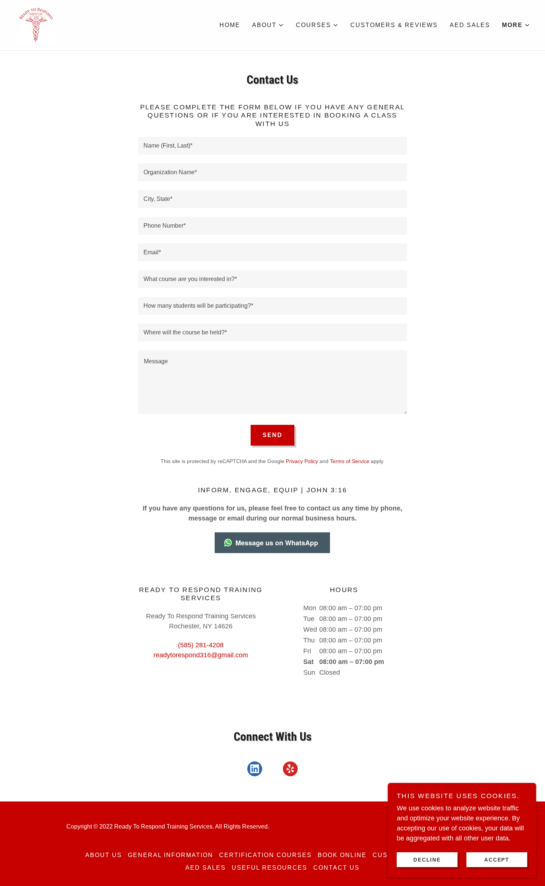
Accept (496, 859)
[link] (36, 25)
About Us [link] (103, 855)
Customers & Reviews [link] (394, 25)
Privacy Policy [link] (302, 461)
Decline (426, 859)
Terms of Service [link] (349, 461)
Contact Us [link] (336, 867)
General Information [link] (170, 855)
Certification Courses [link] (265, 855)
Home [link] (229, 25)
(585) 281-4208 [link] (201, 645)
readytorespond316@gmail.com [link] (200, 655)
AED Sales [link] (470, 25)
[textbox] (272, 146)
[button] (268, 25)
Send (272, 435)
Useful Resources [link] (269, 867)
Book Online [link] (342, 855)
